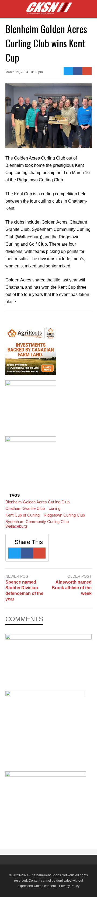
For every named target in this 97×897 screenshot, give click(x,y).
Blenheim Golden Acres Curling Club (37, 502)
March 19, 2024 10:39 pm (24, 72)
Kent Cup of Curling (22, 515)
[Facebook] (77, 71)
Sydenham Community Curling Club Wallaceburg (37, 523)
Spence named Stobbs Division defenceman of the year (24, 590)
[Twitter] (68, 71)
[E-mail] (87, 71)
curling (54, 508)
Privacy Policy (69, 886)
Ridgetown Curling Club (64, 515)
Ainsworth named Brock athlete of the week (72, 588)
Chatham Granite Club (25, 508)
